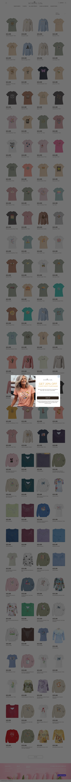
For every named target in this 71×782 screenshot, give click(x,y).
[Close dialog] (59, 376)
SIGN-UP (48, 398)
